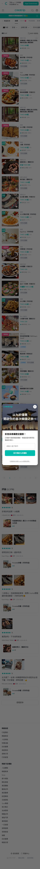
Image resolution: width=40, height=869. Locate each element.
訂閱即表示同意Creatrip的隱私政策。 (20, 461)
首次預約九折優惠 (20, 453)
